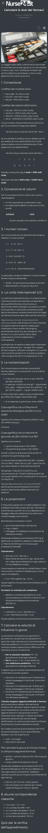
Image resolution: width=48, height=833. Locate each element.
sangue (14, 660)
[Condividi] (39, 27)
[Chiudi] (3, 3)
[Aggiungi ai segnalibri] (44, 27)
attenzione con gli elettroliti (26, 484)
